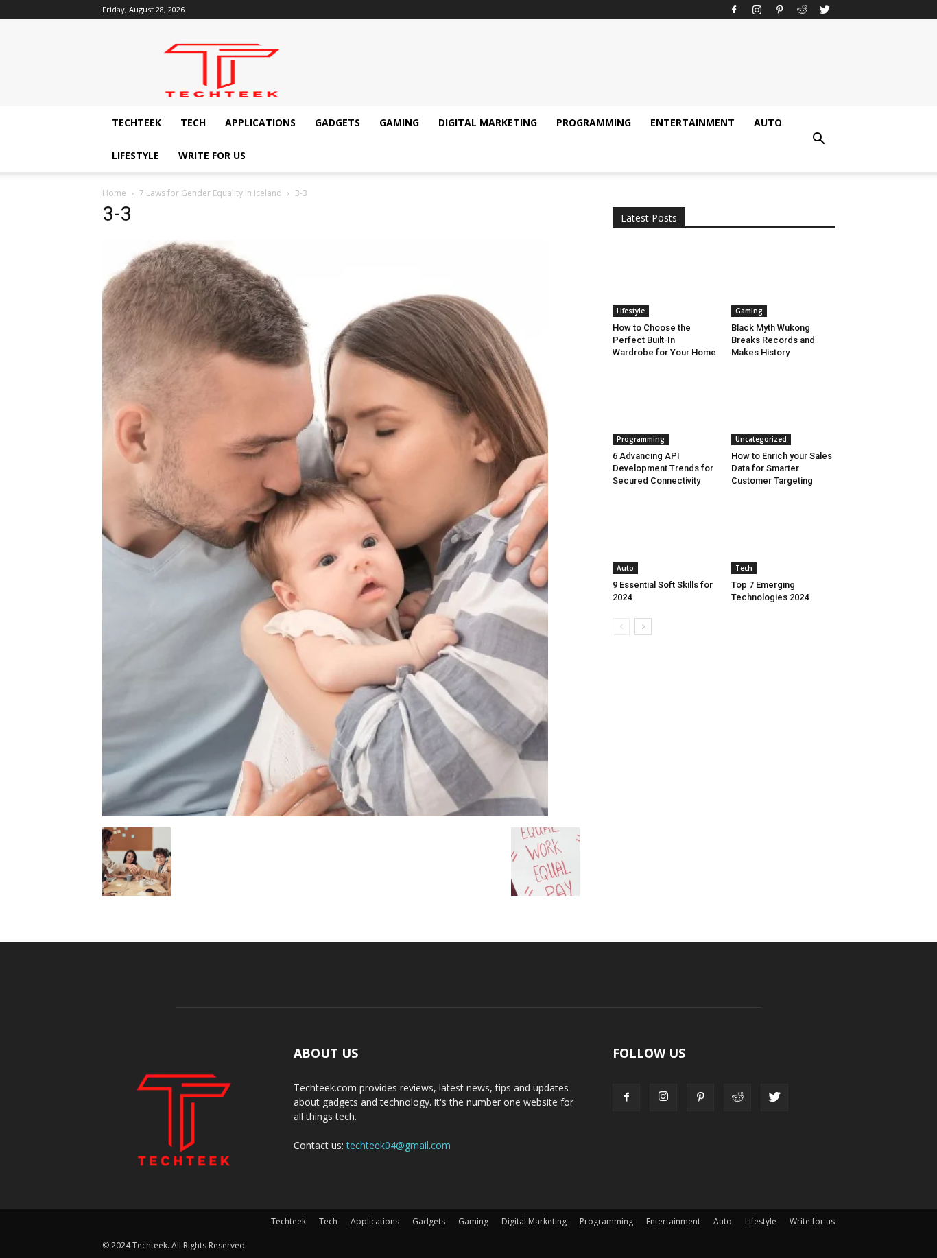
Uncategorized (761, 439)
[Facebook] (734, 9)
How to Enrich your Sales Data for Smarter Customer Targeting (781, 468)
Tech (193, 122)
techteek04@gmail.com (398, 1145)
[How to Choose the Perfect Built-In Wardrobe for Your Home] (665, 281)
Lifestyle (135, 155)
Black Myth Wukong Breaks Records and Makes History (773, 339)
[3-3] (325, 812)
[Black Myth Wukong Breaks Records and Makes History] (783, 281)
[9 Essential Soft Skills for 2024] (665, 537)
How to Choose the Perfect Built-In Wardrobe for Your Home (664, 339)
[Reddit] (802, 9)
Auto (768, 122)
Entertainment (692, 122)
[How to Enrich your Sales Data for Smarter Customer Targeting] (783, 409)
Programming (593, 122)
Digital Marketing (487, 122)
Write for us (212, 155)
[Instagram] (756, 9)
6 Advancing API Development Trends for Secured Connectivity (663, 468)
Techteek (136, 122)
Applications (260, 122)
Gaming (399, 122)
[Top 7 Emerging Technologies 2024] (783, 537)
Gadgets (337, 122)
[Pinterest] (779, 9)
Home (114, 193)
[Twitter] (824, 9)
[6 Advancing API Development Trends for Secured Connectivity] (665, 409)
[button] (818, 139)
